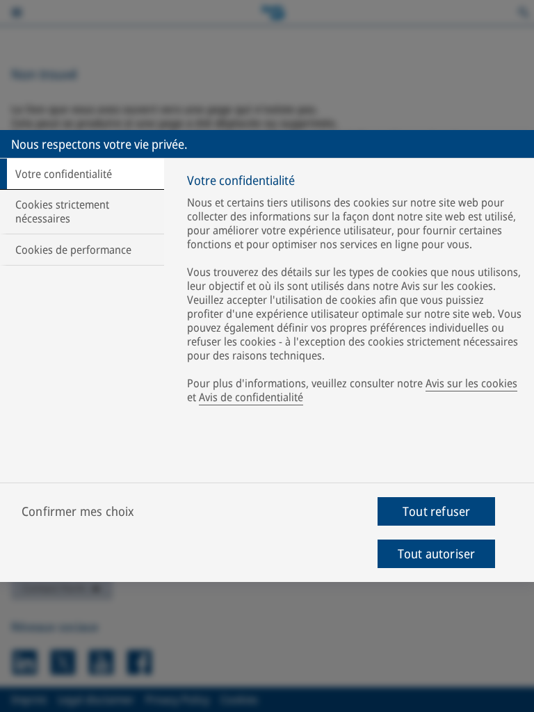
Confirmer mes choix (78, 511)
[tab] (82, 174)
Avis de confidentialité (251, 397)
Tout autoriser (437, 553)
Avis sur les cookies (471, 383)
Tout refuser (436, 511)
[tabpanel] (354, 291)
